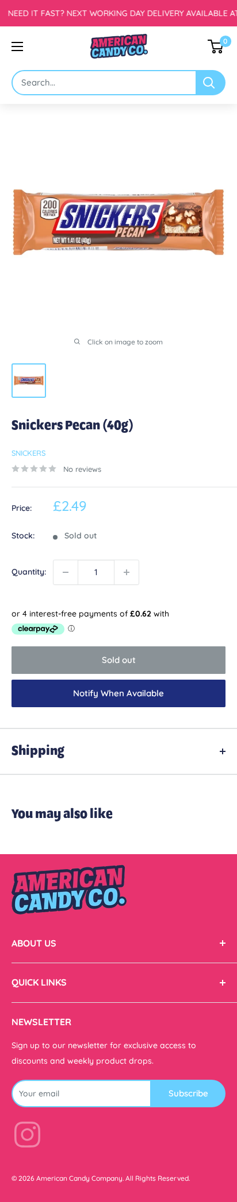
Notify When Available (118, 693)
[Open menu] (17, 46)
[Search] (211, 82)
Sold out (119, 659)
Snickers (28, 452)
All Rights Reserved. (157, 1178)
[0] (216, 46)
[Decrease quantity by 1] (65, 572)
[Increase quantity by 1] (126, 572)
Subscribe (188, 1093)
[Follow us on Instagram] (27, 1137)
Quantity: (29, 572)
